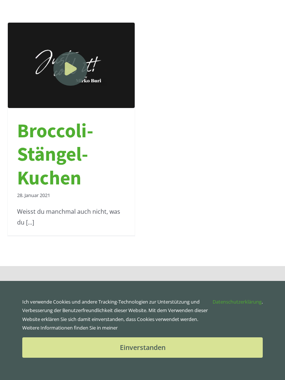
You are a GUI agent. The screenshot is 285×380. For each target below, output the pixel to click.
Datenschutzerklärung (237, 301)
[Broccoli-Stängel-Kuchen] (71, 65)
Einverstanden (143, 347)
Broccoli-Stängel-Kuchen (55, 154)
